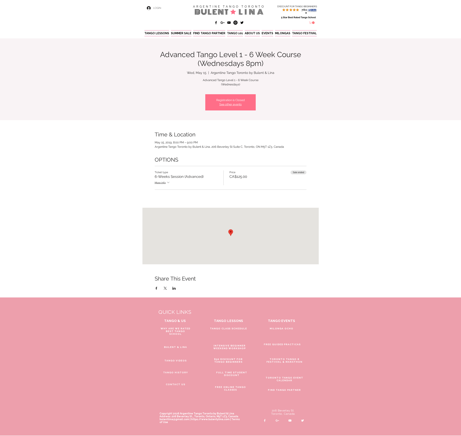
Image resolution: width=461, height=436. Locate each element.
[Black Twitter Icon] (242, 23)
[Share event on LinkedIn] (174, 288)
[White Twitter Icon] (302, 420)
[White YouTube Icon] (290, 420)
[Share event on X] (165, 288)
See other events (230, 104)
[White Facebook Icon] (265, 420)
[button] (312, 22)
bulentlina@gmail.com (174, 419)
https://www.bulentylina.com (210, 419)
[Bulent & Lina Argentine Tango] (216, 23)
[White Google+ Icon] (277, 420)
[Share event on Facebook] (156, 288)
